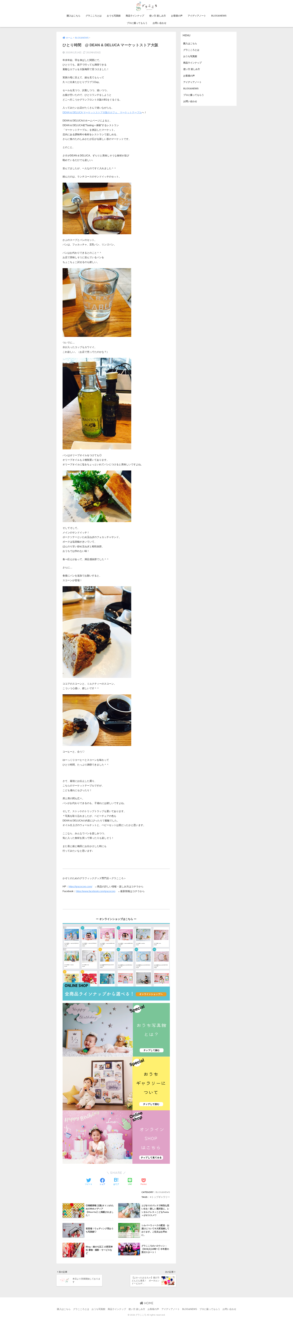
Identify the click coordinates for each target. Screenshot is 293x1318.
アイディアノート (197, 15)
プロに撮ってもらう (137, 23)
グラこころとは (94, 15)
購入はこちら (73, 15)
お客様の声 (177, 15)
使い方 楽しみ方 (157, 15)
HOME (148, 1303)
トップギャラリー (161, 1197)
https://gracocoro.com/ (80, 886)
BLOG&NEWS (218, 15)
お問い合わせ (159, 23)
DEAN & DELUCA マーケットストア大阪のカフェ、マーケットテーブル (102, 112)
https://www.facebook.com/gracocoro (95, 891)
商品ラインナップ (135, 15)
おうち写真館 (114, 15)
